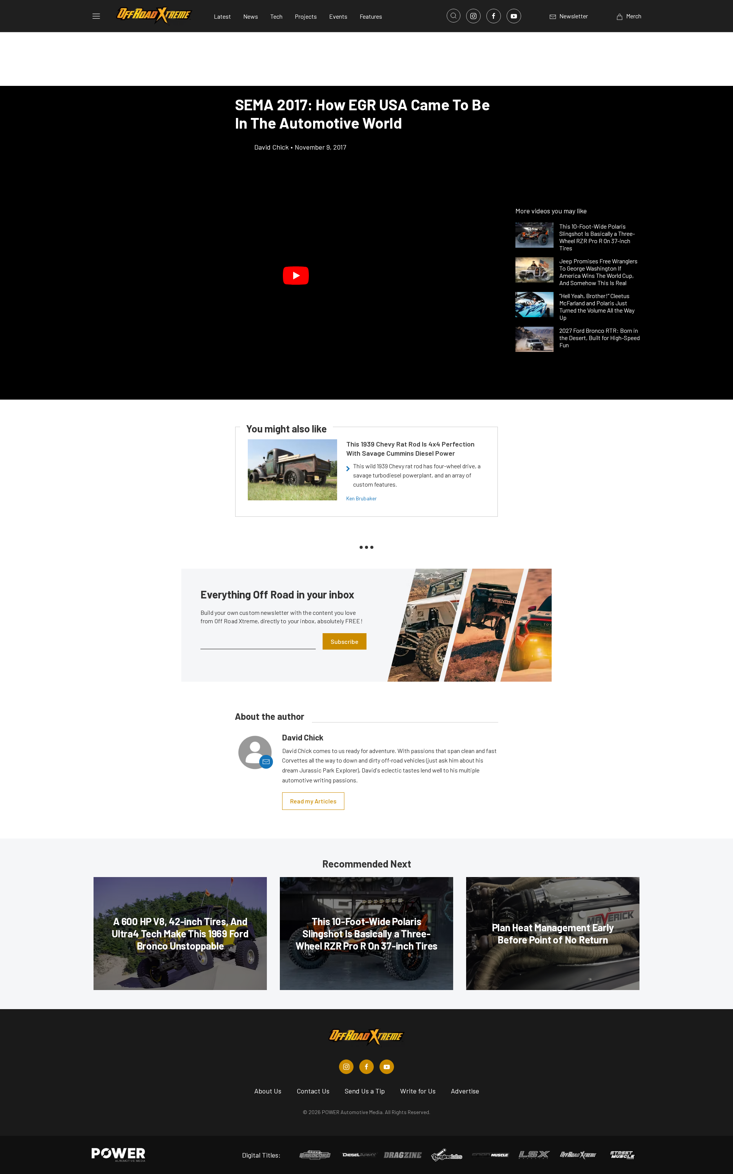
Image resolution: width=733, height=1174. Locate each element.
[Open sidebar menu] (96, 16)
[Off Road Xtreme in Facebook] (366, 1067)
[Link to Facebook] (493, 16)
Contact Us (313, 1091)
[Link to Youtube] (514, 16)
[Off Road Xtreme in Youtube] (386, 1067)
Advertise (465, 1091)
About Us (267, 1091)
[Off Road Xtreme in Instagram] (346, 1067)
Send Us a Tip (365, 1091)
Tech (276, 16)
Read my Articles (313, 801)
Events (338, 16)
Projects (306, 16)
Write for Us (418, 1091)
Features (371, 16)
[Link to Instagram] (473, 16)
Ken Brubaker (361, 498)
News (250, 16)
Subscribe (344, 641)
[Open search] (453, 16)
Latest (222, 16)
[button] (296, 275)
